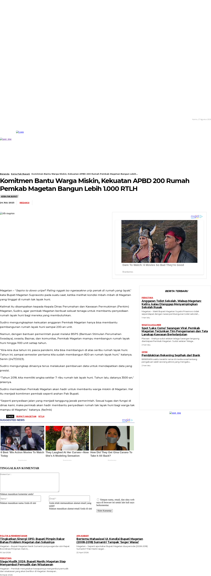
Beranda (4, 174)
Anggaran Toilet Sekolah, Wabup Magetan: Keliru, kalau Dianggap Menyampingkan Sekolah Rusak (171, 304)
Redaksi (24, 202)
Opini (145, 352)
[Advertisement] (175, 387)
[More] (205, 203)
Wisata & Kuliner (151, 325)
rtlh (41, 416)
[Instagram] (4, 119)
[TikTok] (9, 119)
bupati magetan (26, 416)
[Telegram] (171, 203)
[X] (13, 119)
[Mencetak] (194, 203)
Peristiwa (147, 298)
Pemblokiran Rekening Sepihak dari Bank (171, 355)
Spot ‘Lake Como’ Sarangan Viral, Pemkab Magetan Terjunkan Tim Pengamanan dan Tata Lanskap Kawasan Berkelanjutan (175, 331)
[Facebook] (137, 203)
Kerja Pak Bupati (20, 174)
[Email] (183, 203)
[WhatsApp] (160, 203)
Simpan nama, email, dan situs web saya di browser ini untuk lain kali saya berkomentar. (115, 502)
